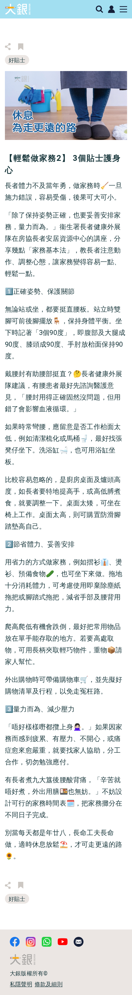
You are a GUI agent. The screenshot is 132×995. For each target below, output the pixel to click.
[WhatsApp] (47, 942)
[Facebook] (15, 942)
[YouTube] (63, 942)
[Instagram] (31, 942)
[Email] (78, 942)
